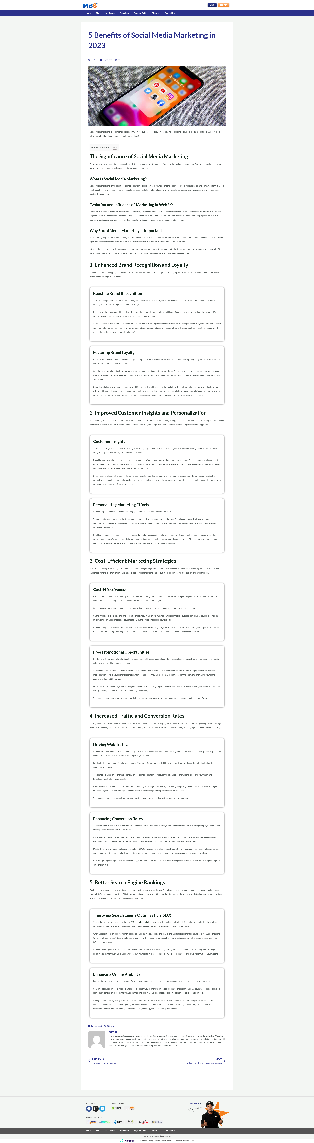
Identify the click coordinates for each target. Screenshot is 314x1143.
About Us (156, 13)
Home (88, 13)
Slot (97, 13)
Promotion (124, 13)
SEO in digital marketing (141, 922)
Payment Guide (140, 13)
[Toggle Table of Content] (113, 147)
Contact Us (170, 13)
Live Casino (109, 13)
